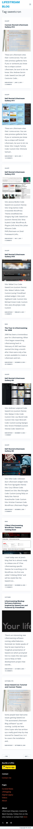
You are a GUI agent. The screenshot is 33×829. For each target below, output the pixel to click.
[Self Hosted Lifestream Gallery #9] (16, 394)
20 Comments (8, 364)
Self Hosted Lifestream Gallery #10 (15, 173)
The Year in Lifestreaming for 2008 (16, 329)
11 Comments (8, 587)
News (6, 324)
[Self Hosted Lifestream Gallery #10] (16, 188)
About (4, 800)
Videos (4, 798)
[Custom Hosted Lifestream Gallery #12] (16, 40)
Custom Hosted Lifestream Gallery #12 (16, 26)
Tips (12, 681)
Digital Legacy (7, 795)
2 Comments (8, 84)
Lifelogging (6, 792)
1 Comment (8, 435)
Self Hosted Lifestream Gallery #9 (15, 379)
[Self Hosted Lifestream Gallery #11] (16, 114)
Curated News (7, 789)
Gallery (7, 21)
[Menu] (30, 4)
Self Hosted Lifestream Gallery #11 (15, 99)
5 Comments (8, 240)
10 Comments (8, 671)
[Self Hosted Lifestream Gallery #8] (16, 465)
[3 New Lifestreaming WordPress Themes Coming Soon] (16, 543)
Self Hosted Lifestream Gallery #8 (15, 450)
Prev (6, 756)
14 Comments (8, 158)
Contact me (6, 778)
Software (8, 597)
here (25, 817)
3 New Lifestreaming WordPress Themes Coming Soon (14, 527)
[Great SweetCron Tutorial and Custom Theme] (16, 700)
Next (26, 756)
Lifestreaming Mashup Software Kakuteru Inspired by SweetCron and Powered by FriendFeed (16, 604)
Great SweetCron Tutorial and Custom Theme (16, 686)
